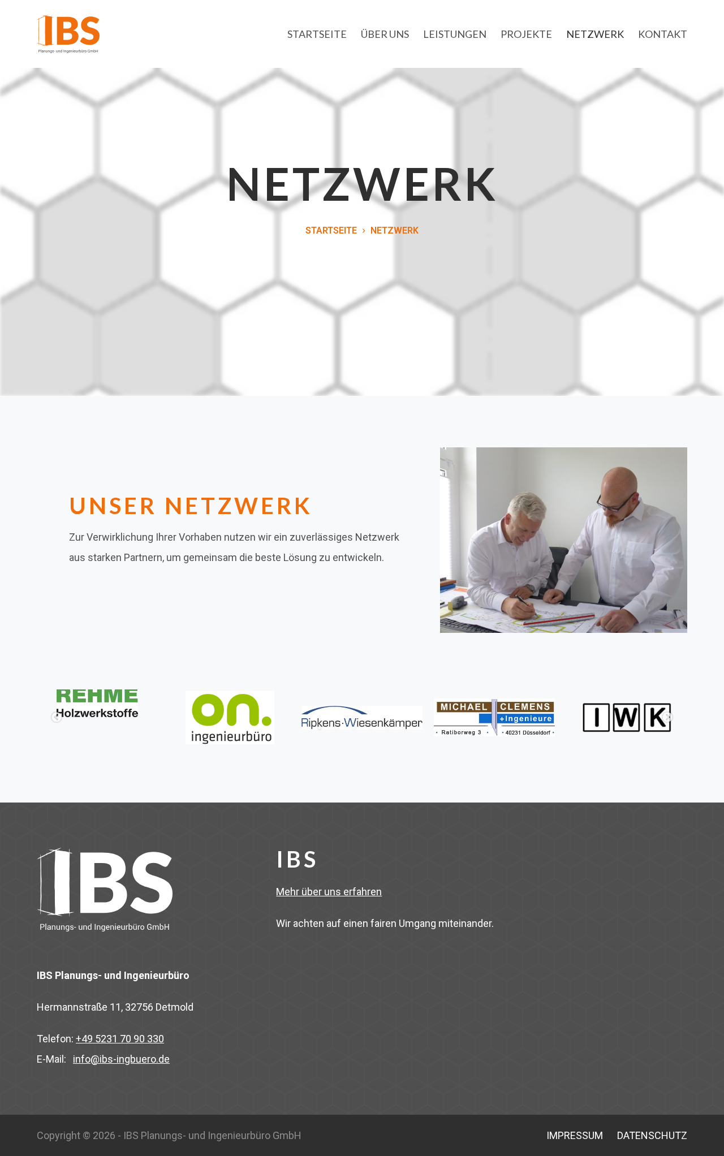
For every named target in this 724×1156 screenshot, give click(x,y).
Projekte (526, 34)
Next (667, 717)
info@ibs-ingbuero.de (121, 1059)
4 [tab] (370, 728)
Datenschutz (652, 1135)
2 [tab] (336, 728)
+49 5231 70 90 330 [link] (120, 1039)
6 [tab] (404, 728)
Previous (56, 717)
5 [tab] (387, 728)
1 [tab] (319, 728)
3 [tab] (353, 728)
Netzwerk (595, 34)
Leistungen (454, 34)
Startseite (317, 34)
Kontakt (662, 34)
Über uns (385, 34)
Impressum (574, 1135)
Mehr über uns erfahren (329, 892)
